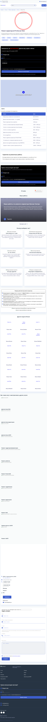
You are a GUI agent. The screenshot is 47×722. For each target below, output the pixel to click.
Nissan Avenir (23, 388)
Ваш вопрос (4, 640)
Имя (2, 53)
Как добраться (37, 37)
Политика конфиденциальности (7, 720)
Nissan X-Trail (38, 329)
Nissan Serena (23, 376)
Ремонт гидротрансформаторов (9, 448)
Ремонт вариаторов (6, 499)
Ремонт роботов (5, 461)
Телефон (3, 175)
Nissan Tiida (23, 353)
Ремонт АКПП (4, 538)
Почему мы (29, 37)
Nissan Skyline (38, 376)
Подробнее (9, 219)
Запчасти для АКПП (27, 676)
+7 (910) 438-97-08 (6, 585)
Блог (1, 672)
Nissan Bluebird (9, 388)
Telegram (5, 590)
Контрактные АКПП (4, 676)
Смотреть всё (23, 224)
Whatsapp (5, 588)
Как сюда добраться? (6, 577)
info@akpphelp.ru (43, 1)
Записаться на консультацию (23, 71)
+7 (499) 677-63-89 (6, 581)
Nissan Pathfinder (37, 341)
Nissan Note (37, 353)
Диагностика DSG (5, 409)
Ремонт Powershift (6, 473)
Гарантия (15, 37)
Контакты (2, 674)
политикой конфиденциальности (19, 69)
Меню (43, 5)
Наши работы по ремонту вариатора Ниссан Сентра (22, 204)
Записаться (7, 597)
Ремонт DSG (4, 512)
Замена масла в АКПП (7, 525)
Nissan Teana (23, 341)
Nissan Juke (9, 329)
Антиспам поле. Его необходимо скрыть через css (11, 609)
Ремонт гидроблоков (6, 486)
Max (4, 592)
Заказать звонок (23, 697)
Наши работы (22, 37)
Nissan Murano (9, 341)
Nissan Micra (9, 353)
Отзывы (9, 37)
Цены (3, 37)
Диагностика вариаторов (7, 422)
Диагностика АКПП (6, 435)
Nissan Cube (9, 376)
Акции (25, 672)
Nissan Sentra (38, 388)
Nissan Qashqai (23, 329)
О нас (2, 670)
